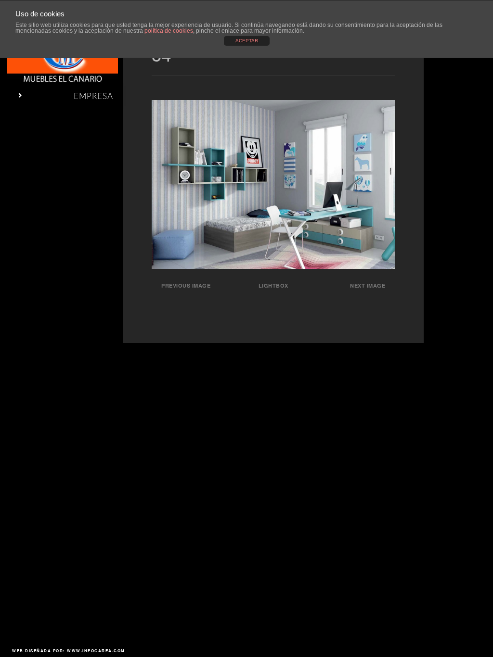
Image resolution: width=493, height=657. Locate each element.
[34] (273, 266)
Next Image (367, 285)
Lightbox (273, 285)
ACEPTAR (246, 40)
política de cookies (168, 30)
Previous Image (185, 285)
